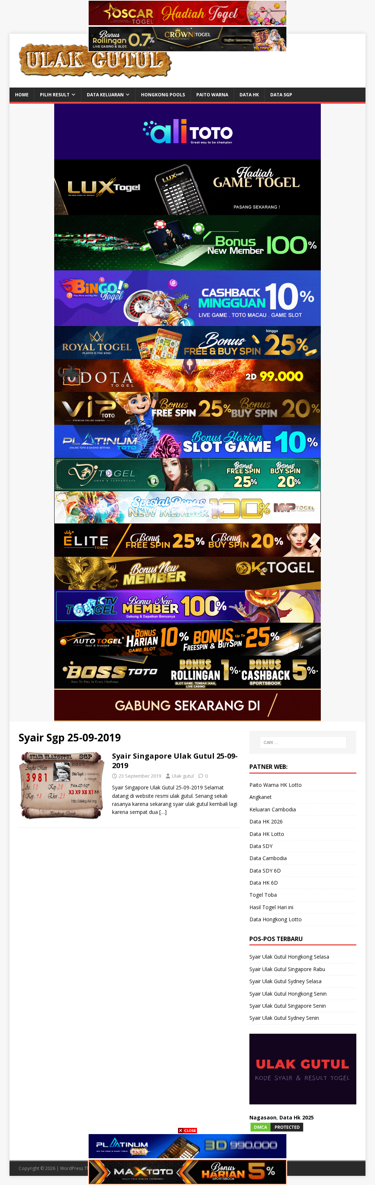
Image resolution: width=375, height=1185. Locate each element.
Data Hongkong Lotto (275, 919)
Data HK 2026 (266, 821)
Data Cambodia (268, 858)
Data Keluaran (105, 95)
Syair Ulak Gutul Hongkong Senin (288, 993)
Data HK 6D (263, 882)
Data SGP (281, 95)
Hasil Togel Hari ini (271, 907)
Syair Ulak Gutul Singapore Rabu (287, 969)
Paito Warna (212, 95)
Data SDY (260, 846)
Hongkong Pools (163, 95)
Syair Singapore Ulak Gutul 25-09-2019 (175, 760)
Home (22, 95)
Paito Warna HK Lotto (275, 784)
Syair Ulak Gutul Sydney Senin (284, 1017)
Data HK (249, 95)
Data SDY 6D (265, 870)
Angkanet (260, 796)
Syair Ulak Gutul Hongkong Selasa (289, 956)
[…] (163, 811)
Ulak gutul (183, 776)
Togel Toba (263, 894)
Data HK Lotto (266, 833)
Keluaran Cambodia (272, 809)
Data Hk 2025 (296, 1117)
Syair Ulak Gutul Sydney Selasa (285, 981)
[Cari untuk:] (303, 742)
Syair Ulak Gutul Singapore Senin (287, 1005)
